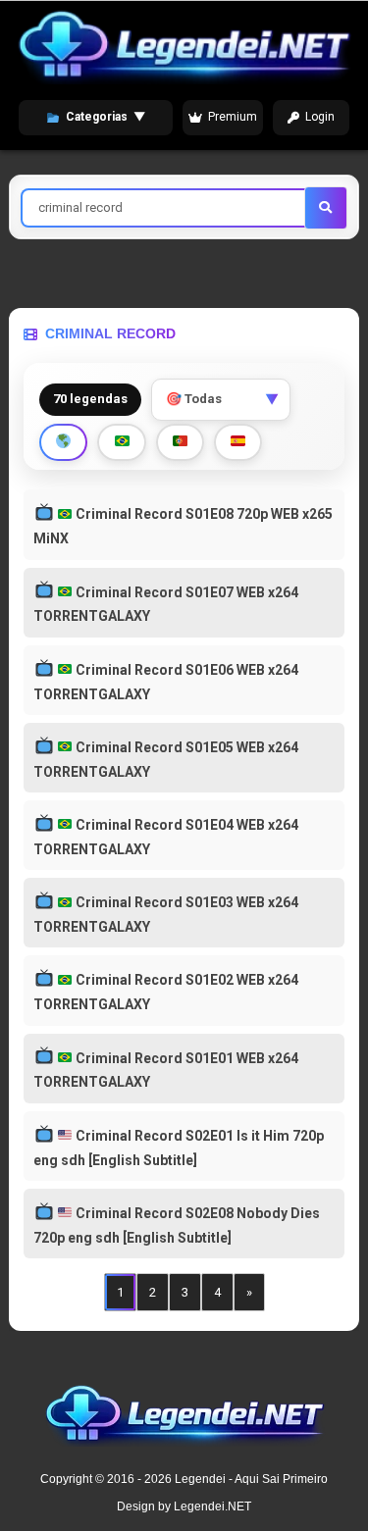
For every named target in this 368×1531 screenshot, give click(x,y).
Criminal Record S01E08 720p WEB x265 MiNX (182, 526)
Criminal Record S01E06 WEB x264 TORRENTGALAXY (165, 682)
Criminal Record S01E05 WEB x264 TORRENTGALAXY (165, 760)
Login (320, 117)
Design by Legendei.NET (184, 1506)
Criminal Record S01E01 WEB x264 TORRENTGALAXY (165, 1070)
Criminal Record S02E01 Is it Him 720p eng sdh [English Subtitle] (178, 1148)
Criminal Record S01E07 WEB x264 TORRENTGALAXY (165, 605)
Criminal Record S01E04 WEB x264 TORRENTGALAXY (165, 837)
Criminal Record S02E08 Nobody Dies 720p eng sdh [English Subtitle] (176, 1225)
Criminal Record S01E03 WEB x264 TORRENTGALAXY (165, 914)
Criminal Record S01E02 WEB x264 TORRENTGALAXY (165, 992)
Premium (232, 117)
